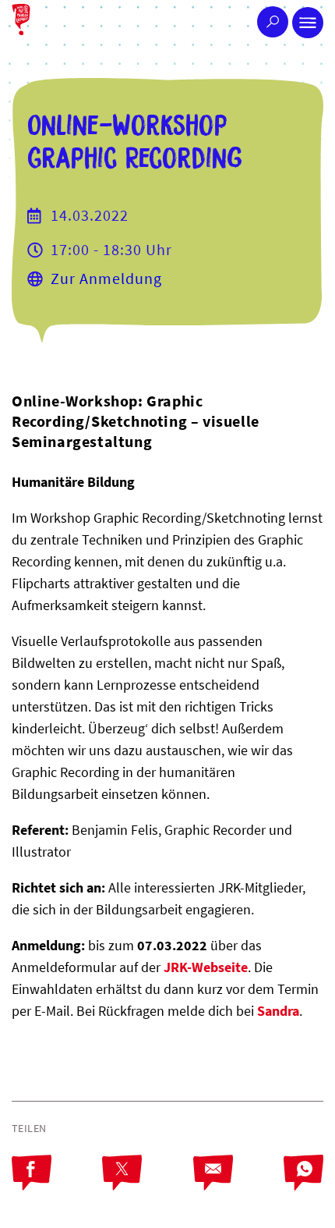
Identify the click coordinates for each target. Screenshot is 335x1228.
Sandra (278, 1011)
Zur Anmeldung (106, 278)
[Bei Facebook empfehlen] (57, 1186)
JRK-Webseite (206, 967)
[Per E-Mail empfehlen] (238, 1186)
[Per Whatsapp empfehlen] (303, 1186)
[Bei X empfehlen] (147, 1186)
